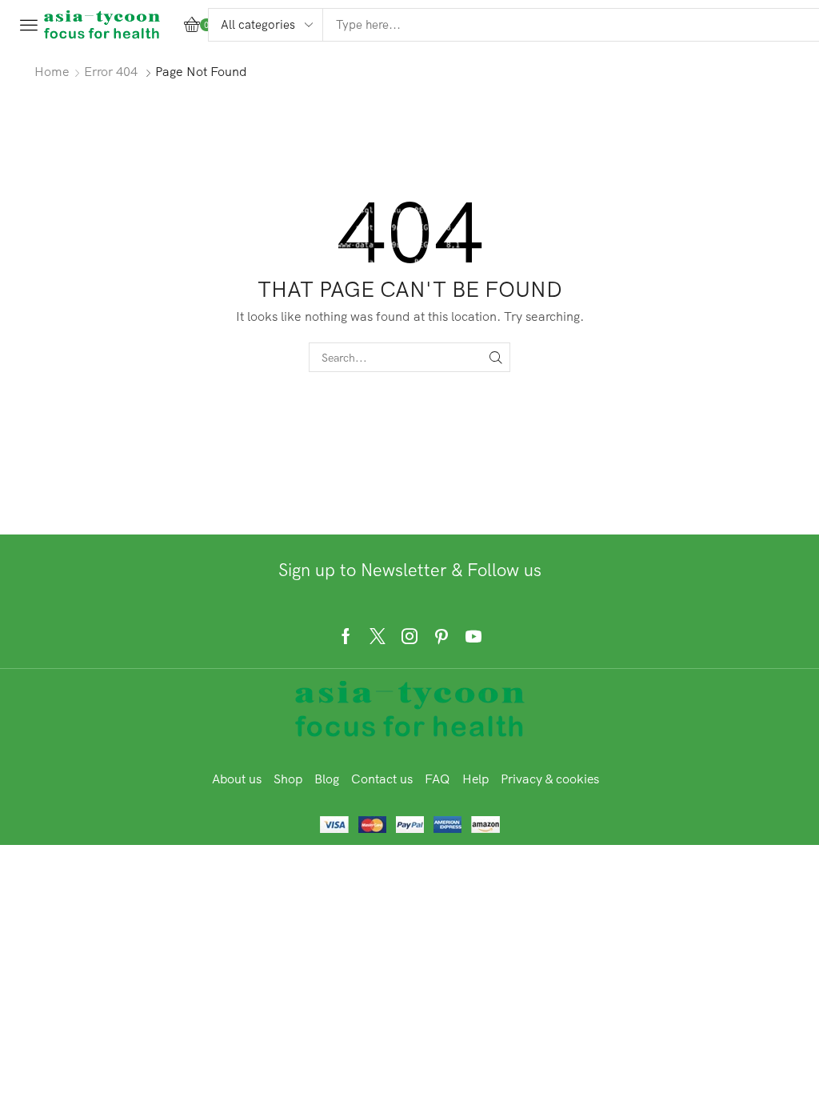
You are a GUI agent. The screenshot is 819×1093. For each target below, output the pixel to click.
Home (52, 71)
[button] (29, 25)
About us (237, 779)
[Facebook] (346, 636)
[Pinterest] (441, 636)
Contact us (382, 779)
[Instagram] (409, 636)
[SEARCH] (495, 357)
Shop (288, 779)
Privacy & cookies (550, 779)
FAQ (437, 779)
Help (475, 779)
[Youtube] (473, 636)
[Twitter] (378, 636)
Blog (326, 779)
